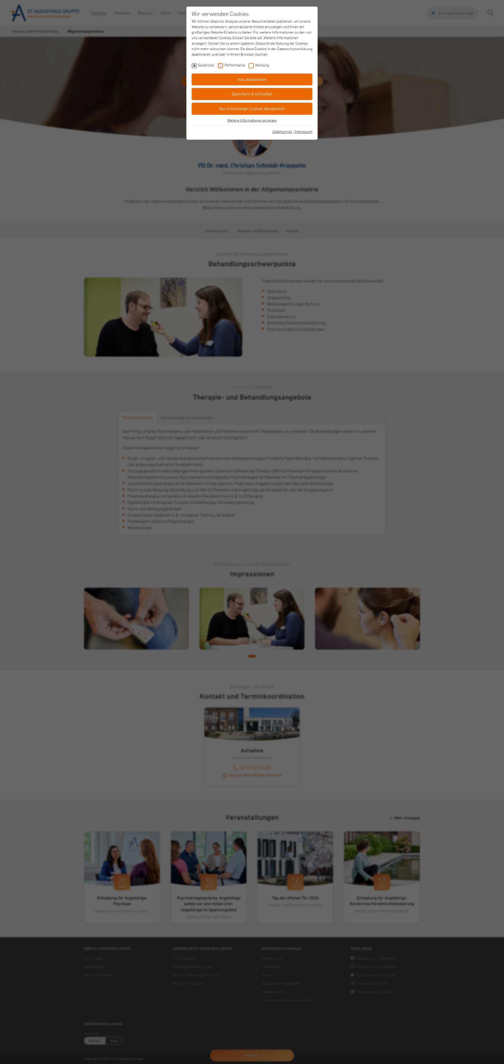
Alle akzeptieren (252, 79)
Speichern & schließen (252, 93)
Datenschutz (282, 131)
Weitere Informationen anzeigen (252, 120)
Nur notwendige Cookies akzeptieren (252, 108)
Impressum (303, 131)
